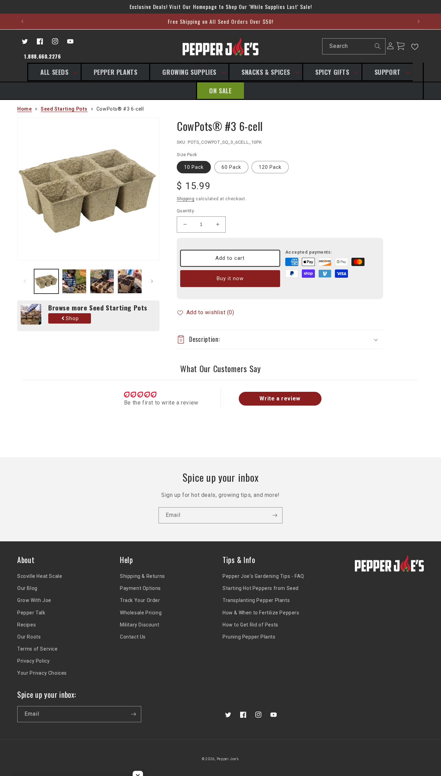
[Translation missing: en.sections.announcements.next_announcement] (418, 21)
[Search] (377, 46)
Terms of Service (37, 649)
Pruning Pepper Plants (249, 637)
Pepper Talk (31, 612)
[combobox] (353, 46)
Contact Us (133, 637)
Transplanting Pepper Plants (256, 600)
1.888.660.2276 (42, 56)
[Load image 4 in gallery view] (129, 281)
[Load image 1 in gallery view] (46, 281)
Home (24, 109)
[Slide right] (152, 281)
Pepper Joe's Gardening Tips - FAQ (263, 576)
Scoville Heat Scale (39, 576)
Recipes (26, 624)
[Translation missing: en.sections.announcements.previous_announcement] (22, 21)
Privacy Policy (33, 661)
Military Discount (139, 624)
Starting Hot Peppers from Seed (261, 588)
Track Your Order (140, 600)
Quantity (185, 210)
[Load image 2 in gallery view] (74, 281)
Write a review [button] (279, 398)
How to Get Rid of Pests (250, 624)
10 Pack (194, 167)
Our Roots (29, 637)
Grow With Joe (34, 600)
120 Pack (270, 167)
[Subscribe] (274, 515)
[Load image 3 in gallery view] (102, 281)
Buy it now (230, 278)
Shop (72, 318)
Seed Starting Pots (64, 109)
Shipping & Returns (142, 576)
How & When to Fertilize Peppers (261, 612)
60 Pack (231, 167)
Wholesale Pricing (141, 612)
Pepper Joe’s (228, 759)
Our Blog (27, 588)
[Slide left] (24, 281)
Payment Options (140, 588)
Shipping (186, 198)
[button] (53, 72)
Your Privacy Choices (42, 673)
